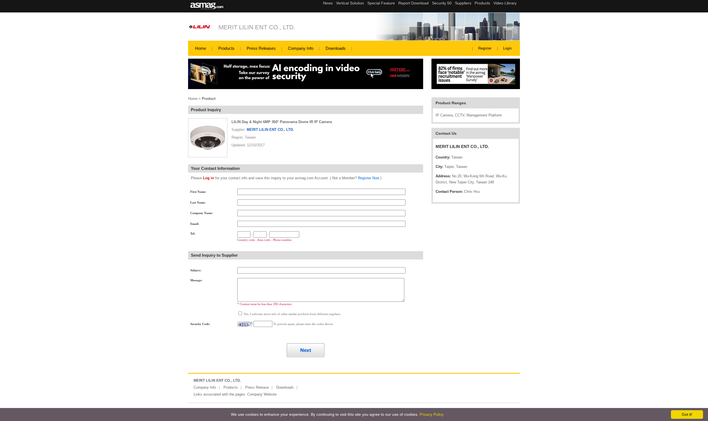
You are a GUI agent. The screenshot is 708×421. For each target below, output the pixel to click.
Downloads (336, 48)
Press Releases (261, 48)
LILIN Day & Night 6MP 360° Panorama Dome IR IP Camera (281, 122)
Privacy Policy (432, 414)
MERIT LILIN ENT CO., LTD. (256, 27)
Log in (208, 178)
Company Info (300, 48)
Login (507, 48)
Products (226, 48)
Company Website (262, 394)
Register (484, 48)
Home (200, 48)
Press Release (257, 387)
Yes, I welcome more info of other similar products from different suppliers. (292, 314)
